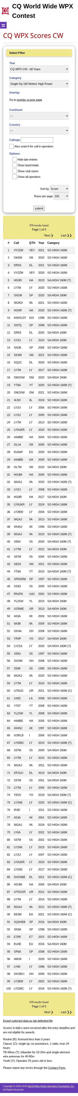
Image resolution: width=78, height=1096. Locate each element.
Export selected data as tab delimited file (28, 1020)
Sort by (44, 188)
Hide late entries (27, 159)
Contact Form (56, 1067)
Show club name (28, 171)
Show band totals (28, 165)
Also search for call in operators (33, 146)
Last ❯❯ (66, 235)
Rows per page (43, 196)
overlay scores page (29, 99)
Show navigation (3, 25)
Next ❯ (49, 235)
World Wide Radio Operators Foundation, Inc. (51, 1086)
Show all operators (29, 176)
